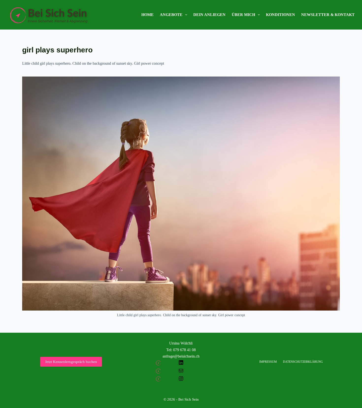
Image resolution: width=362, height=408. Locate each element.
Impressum (268, 361)
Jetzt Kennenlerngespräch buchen (71, 362)
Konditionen (280, 15)
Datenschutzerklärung (303, 361)
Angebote (171, 15)
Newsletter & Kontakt (328, 15)
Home (147, 15)
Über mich (243, 15)
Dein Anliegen (209, 15)
